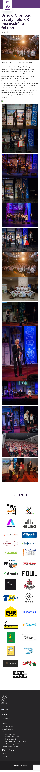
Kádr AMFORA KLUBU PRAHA (15, 741)
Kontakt (4, 756)
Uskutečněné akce (7, 729)
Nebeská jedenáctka (12, 737)
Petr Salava (5, 718)
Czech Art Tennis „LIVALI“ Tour (12, 744)
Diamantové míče (11, 739)
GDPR (3, 753)
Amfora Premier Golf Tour (10, 747)
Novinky (4, 724)
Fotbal (3, 732)
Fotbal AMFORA (11, 734)
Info (2, 721)
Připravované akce (7, 726)
